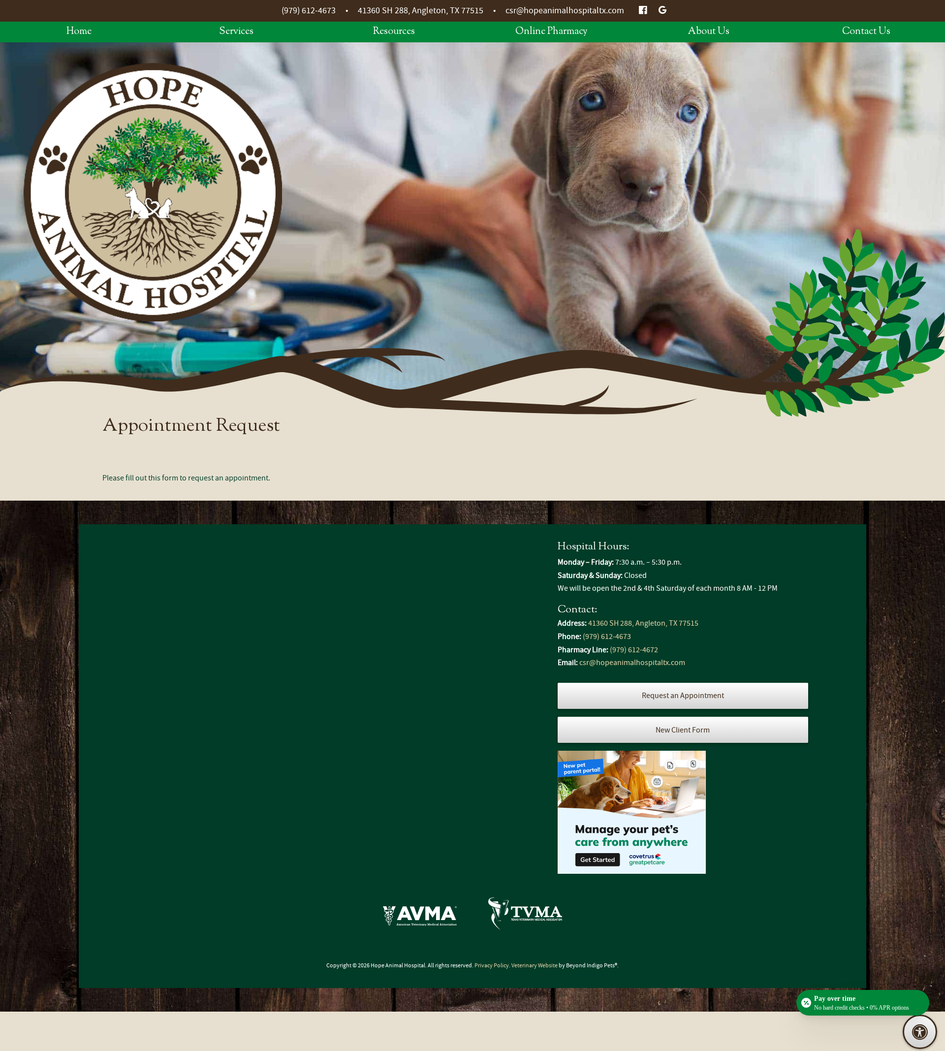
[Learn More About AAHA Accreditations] (420, 916)
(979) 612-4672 (634, 650)
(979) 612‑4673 (309, 10)
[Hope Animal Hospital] (153, 192)
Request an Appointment (683, 696)
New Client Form (683, 730)
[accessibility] (920, 1032)
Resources (394, 32)
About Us (708, 32)
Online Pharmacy (551, 32)
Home (79, 32)
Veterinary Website (534, 965)
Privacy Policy (491, 965)
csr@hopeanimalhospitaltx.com (564, 10)
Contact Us (866, 32)
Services (236, 32)
